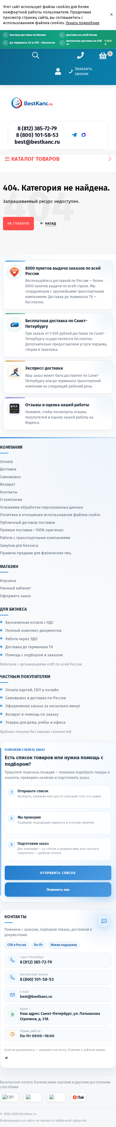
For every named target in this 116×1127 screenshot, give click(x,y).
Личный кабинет (15, 588)
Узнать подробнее (82, 23)
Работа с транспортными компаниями (35, 537)
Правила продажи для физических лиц (35, 553)
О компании (11, 499)
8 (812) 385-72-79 (37, 128)
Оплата (6, 461)
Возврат (7, 484)
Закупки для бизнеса (19, 545)
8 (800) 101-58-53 (37, 135)
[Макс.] (83, 135)
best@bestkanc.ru (37, 142)
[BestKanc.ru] (32, 102)
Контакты (9, 492)
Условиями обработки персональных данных (41, 507)
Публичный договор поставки (27, 522)
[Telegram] (74, 135)
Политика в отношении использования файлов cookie (50, 514)
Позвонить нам (58, 890)
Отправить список (58, 873)
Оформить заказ (15, 596)
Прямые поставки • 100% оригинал (31, 530)
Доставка (8, 469)
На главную (18, 224)
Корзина (8, 580)
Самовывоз (10, 477)
